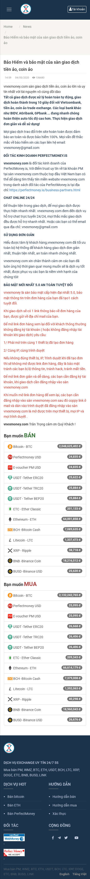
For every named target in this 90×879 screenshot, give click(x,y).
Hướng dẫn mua (63, 805)
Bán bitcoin (14, 797)
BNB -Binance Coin (46, 561)
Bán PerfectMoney (19, 814)
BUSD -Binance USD (46, 571)
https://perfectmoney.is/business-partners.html (45, 190)
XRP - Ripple (46, 550)
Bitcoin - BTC (46, 447)
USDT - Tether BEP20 (46, 498)
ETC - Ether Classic (46, 509)
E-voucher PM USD (46, 467)
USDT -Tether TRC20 (46, 488)
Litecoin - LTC (46, 540)
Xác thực (57, 814)
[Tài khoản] (86, 3)
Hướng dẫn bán (62, 797)
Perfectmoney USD (46, 457)
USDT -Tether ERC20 (46, 478)
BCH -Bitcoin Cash (46, 530)
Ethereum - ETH (46, 519)
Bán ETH (12, 805)
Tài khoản (78, 9)
